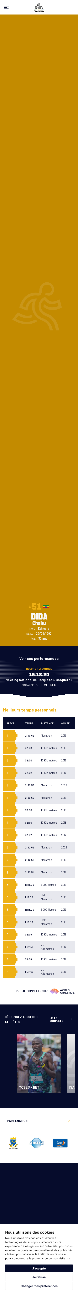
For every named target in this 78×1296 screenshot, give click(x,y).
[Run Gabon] (39, 7)
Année (65, 723)
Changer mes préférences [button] (39, 1286)
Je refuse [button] (39, 1277)
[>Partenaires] (69, 1120)
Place (10, 723)
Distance (47, 723)
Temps (29, 723)
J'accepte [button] (39, 1268)
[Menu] (6, 7)
